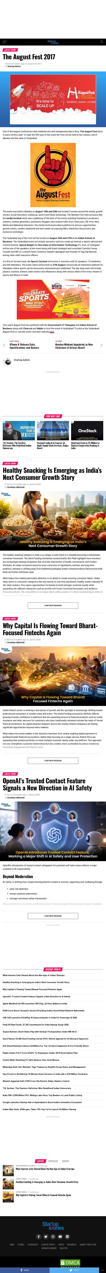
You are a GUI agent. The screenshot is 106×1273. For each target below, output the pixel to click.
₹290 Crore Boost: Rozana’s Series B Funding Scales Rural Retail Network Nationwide (43, 1011)
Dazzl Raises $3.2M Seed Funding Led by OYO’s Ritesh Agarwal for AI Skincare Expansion (45, 1039)
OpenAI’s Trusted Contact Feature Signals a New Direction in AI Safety (36, 996)
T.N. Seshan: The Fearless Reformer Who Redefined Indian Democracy (37, 1088)
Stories (21, 1244)
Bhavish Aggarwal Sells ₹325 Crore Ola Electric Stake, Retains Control (36, 1081)
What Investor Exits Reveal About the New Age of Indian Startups (34, 975)
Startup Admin (14, 66)
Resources (71, 1244)
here (52, 331)
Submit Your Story (88, 1244)
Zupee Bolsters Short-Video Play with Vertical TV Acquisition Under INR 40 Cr (40, 1032)
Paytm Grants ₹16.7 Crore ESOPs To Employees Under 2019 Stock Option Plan (40, 1053)
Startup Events (48, 1244)
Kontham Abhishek (16, 487)
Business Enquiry (49, 1248)
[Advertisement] (53, 19)
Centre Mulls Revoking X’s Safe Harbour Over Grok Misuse (31, 1060)
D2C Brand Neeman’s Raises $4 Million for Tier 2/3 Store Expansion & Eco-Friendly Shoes (46, 1046)
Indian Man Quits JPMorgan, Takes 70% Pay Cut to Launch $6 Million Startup (39, 1109)
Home (12, 1244)
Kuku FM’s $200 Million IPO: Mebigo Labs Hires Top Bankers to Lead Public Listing (42, 1095)
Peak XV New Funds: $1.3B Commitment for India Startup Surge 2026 (36, 1025)
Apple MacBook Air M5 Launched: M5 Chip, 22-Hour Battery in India (35, 1004)
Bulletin (63, 1248)
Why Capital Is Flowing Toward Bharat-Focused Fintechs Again (32, 989)
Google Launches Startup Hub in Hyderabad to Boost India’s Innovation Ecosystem (42, 1102)
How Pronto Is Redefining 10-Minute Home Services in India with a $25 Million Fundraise (45, 1074)
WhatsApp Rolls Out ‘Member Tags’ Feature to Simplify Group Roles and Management (44, 1067)
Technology (33, 1244)
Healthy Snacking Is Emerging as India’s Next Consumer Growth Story (36, 982)
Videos (61, 1244)
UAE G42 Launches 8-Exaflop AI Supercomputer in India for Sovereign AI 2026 (40, 1018)
